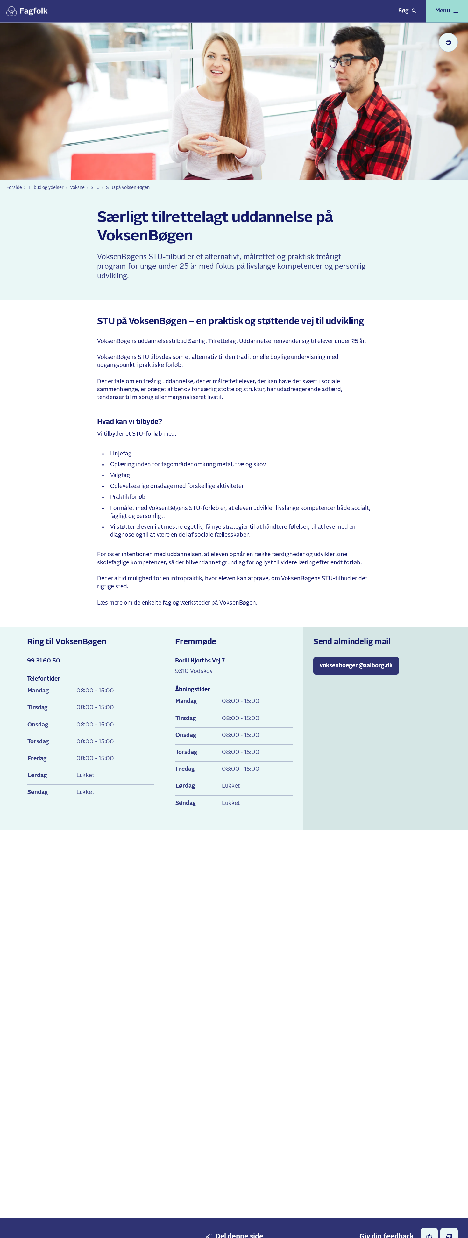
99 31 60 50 (43, 661)
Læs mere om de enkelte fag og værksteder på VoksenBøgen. (177, 603)
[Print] (448, 42)
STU (95, 187)
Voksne (77, 187)
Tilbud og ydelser (46, 187)
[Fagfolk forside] (27, 11)
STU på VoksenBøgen (128, 187)
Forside (14, 187)
